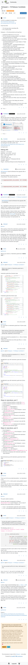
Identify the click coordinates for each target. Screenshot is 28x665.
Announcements (11, 10)
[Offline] (2, 17)
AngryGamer (6, 169)
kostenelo (5, 138)
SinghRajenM (6, 113)
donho (4, 17)
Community (13, 2)
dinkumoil (5, 224)
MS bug (12, 213)
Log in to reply (23, 13)
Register (4, 646)
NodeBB (13, 656)
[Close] (25, 625)
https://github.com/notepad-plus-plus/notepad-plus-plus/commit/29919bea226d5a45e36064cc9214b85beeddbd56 (14, 615)
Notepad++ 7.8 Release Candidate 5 (19, 197)
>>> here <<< (22, 584)
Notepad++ (18, 654)
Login (8, 646)
